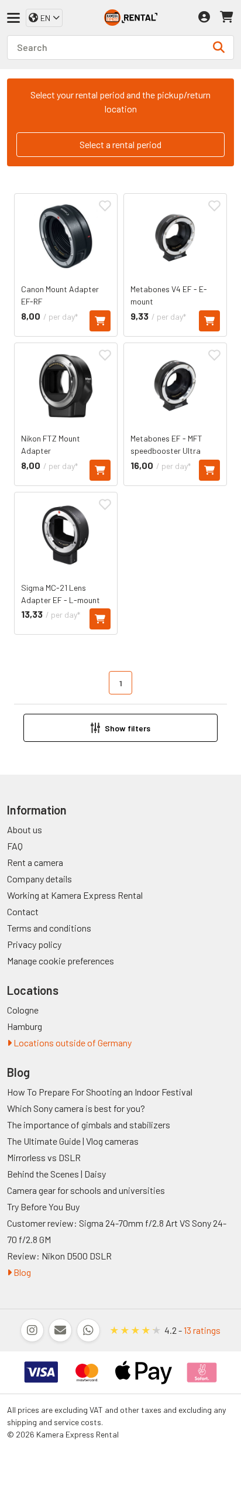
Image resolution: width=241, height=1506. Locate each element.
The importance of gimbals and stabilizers (88, 1124)
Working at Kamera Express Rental (75, 895)
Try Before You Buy (43, 1206)
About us (24, 829)
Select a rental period (120, 144)
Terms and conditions (49, 927)
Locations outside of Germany (72, 1042)
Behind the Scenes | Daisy (56, 1173)
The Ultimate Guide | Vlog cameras (73, 1140)
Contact (23, 911)
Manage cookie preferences (60, 960)
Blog (21, 1272)
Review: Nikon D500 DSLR (59, 1255)
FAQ (15, 845)
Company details (39, 878)
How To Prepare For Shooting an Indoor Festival (99, 1091)
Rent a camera (35, 862)
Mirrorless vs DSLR (44, 1157)
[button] (120, 728)
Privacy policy (34, 944)
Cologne (23, 1009)
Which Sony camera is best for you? (76, 1108)
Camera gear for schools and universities (86, 1190)
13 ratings (202, 1330)
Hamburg (24, 1026)
